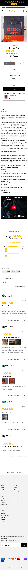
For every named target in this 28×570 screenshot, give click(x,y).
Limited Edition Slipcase (9, 63)
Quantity (14, 69)
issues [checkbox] (18, 271)
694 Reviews (18, 51)
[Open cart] (26, 11)
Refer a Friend (3, 526)
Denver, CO (3, 498)
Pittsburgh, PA (3, 500)
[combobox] (20, 286)
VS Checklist (3, 513)
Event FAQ (14, 4)
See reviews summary (12, 53)
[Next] (7, 18)
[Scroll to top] (25, 567)
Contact (2, 489)
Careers (2, 487)
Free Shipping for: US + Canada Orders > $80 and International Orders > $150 (13, 7)
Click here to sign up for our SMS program (8, 540)
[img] (6, 50)
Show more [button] (4, 275)
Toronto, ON (3, 502)
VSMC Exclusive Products (18, 498)
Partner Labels (16, 491)
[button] (21, 320)
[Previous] (3, 18)
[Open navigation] (3, 11)
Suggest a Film (3, 523)
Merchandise (16, 489)
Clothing (15, 485)
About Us (2, 485)
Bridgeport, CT (3, 496)
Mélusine (2, 528)
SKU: (11, 67)
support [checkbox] (8, 271)
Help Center (3, 494)
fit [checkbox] (3, 271)
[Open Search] (24, 11)
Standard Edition (20, 63)
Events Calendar (4, 491)
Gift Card (15, 487)
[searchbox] (14, 278)
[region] (13, 247)
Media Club (3, 517)
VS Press (15, 496)
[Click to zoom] (24, 18)
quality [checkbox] (13, 271)
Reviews (2, 521)
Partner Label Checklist (5, 515)
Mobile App (3, 519)
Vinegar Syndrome (17, 494)
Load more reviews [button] (14, 462)
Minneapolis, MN (4, 504)
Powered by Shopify (18, 567)
